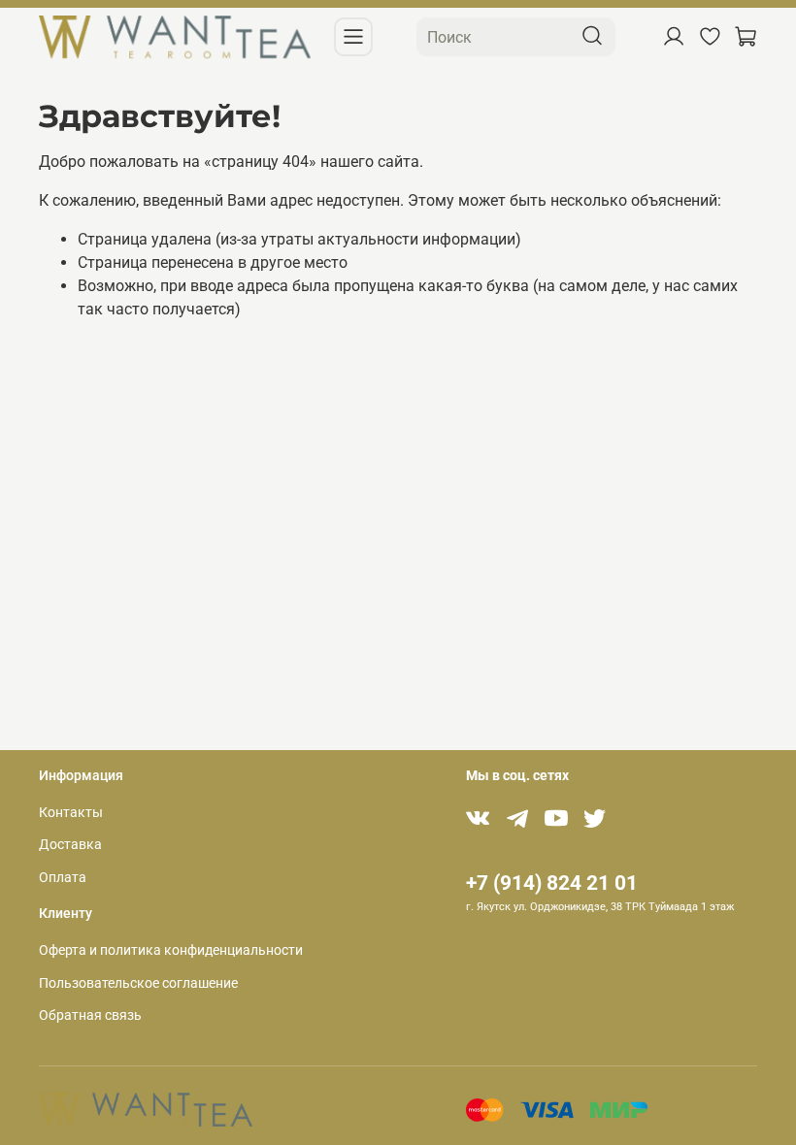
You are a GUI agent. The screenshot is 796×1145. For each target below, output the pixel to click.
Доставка (70, 844)
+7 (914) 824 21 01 (552, 883)
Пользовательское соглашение (138, 983)
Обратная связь (90, 1015)
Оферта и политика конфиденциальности (171, 950)
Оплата (62, 877)
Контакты (71, 812)
